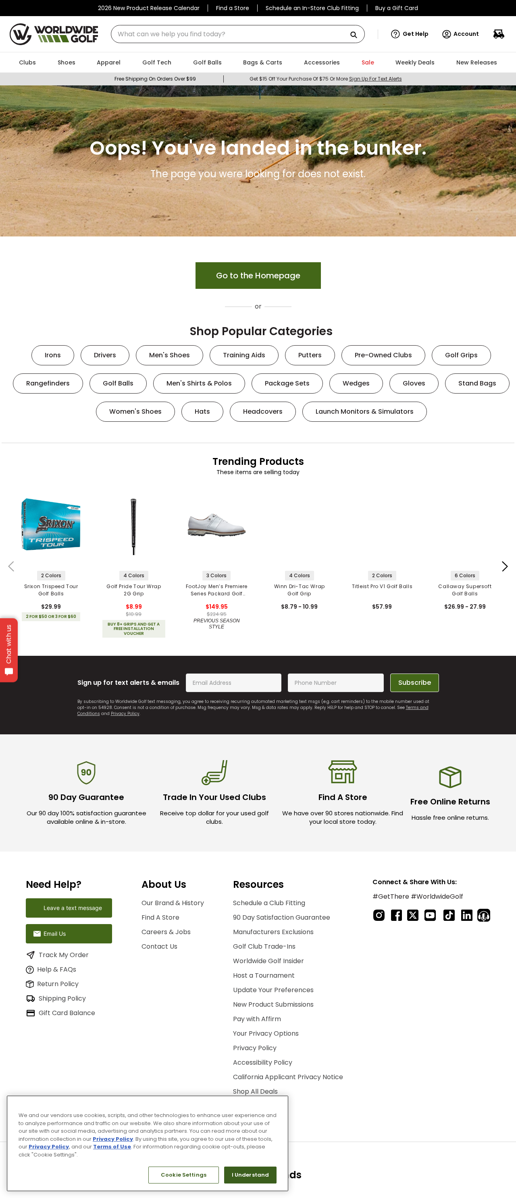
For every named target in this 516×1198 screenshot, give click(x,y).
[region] (147, 1143)
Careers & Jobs (166, 932)
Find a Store (232, 8)
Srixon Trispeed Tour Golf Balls (51, 590)
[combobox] (238, 34)
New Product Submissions (273, 1004)
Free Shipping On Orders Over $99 (155, 78)
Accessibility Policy (262, 1062)
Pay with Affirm (257, 1019)
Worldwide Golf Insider (268, 961)
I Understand (250, 1175)
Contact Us (159, 946)
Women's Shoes (135, 411)
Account (466, 34)
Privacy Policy (125, 714)
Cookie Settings (183, 1175)
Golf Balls (118, 383)
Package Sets (287, 383)
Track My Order (64, 955)
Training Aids (244, 355)
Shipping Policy (62, 998)
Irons (53, 355)
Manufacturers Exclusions (273, 932)
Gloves (414, 383)
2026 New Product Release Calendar (149, 8)
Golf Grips (461, 355)
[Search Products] (356, 35)
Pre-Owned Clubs (383, 355)
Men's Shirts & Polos (199, 383)
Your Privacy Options (266, 1033)
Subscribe (414, 682)
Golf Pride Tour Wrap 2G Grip (133, 590)
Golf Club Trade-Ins (264, 946)
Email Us (55, 933)
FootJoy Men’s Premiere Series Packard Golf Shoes (217, 590)
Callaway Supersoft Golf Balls (464, 590)
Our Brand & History (172, 903)
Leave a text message (73, 907)
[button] (410, 34)
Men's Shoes (169, 355)
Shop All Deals (255, 1091)
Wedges (356, 383)
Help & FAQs (56, 969)
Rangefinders (48, 383)
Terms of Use (112, 1146)
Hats (202, 411)
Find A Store (160, 917)
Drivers (105, 355)
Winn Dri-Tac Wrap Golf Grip (299, 590)
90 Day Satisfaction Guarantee (281, 917)
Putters (310, 355)
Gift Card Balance (67, 1013)
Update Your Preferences (273, 990)
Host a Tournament (264, 975)
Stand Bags (477, 383)
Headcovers (263, 411)
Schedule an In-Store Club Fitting (312, 8)
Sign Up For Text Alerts (375, 78)
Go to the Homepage (258, 275)
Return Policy (58, 984)
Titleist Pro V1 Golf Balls (382, 586)
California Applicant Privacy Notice (288, 1077)
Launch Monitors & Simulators (365, 411)
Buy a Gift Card (396, 8)
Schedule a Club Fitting (269, 903)
